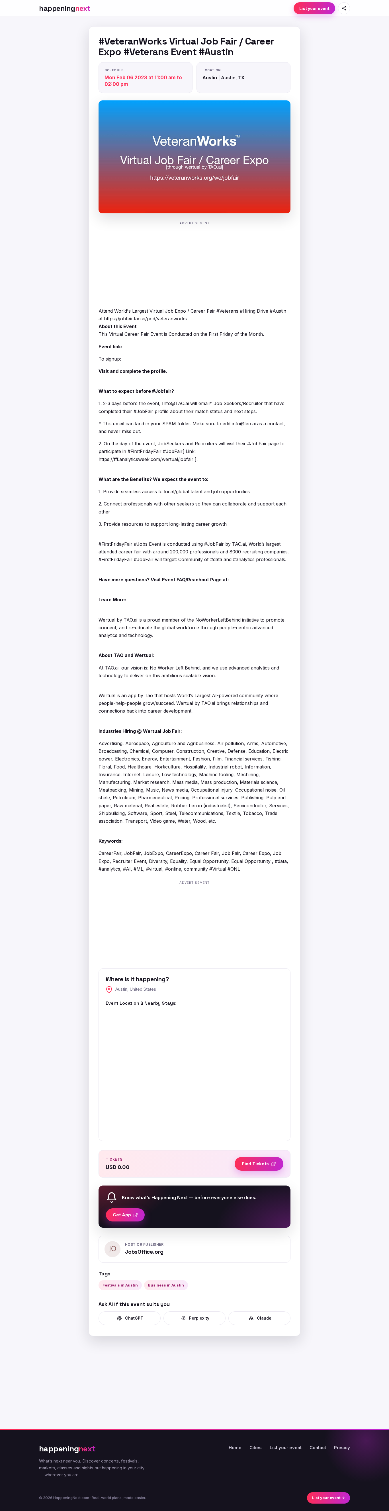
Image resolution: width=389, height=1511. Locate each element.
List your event (314, 8)
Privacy (342, 1447)
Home (235, 1447)
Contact (318, 1447)
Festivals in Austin (120, 1285)
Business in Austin (166, 1285)
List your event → (328, 1497)
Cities (255, 1447)
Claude (264, 1318)
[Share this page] (344, 8)
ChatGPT (134, 1318)
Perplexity (199, 1318)
